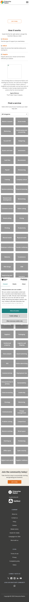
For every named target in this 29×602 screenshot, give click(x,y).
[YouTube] (21, 578)
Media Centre (14, 529)
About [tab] (23, 284)
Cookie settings (13, 316)
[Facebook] (11, 578)
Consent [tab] (5, 284)
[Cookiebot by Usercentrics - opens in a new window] (20, 280)
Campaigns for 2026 (14, 536)
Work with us (14, 540)
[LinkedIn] (18, 578)
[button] (27, 2)
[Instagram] (14, 578)
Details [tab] (14, 284)
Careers (14, 525)
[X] (8, 578)
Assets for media (14, 533)
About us (14, 514)
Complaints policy (14, 561)
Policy (14, 521)
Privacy (14, 557)
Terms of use (14, 553)
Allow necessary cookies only (14, 321)
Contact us (14, 518)
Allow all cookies (14, 310)
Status (14, 565)
